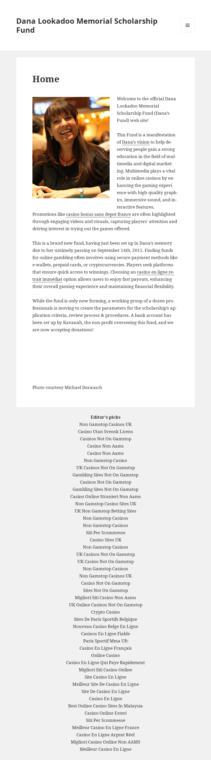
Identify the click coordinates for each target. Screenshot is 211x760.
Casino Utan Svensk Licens (105, 431)
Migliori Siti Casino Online (105, 670)
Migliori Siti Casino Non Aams (105, 597)
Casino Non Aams (105, 446)
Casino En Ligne (105, 698)
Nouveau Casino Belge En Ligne (105, 626)
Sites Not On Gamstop (105, 590)
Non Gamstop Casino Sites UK (105, 504)
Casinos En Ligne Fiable (105, 634)
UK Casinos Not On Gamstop (105, 467)
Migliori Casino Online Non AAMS (105, 742)
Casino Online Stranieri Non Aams (105, 496)
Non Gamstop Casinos (105, 518)
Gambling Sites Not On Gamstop (105, 475)
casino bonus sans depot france (98, 214)
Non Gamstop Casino (105, 460)
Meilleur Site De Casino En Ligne (105, 684)
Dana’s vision (136, 142)
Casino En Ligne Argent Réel (105, 735)
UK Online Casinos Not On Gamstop (105, 605)
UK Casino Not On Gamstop (105, 561)
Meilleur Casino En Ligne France (105, 727)
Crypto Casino (105, 612)
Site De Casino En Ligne (106, 691)
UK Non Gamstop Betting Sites (105, 511)
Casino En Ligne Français (106, 648)
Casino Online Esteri (106, 713)
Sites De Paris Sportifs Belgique (105, 619)
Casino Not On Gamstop (105, 583)
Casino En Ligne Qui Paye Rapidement (105, 662)
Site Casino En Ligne (105, 677)
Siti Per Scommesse (105, 532)
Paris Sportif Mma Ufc (105, 641)
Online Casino (105, 655)
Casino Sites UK (105, 540)
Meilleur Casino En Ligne (105, 749)
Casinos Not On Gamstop (105, 439)
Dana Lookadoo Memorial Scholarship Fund (86, 25)
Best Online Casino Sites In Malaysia (105, 706)
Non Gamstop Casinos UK (105, 424)
